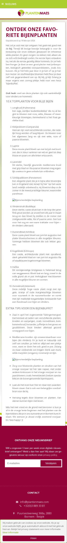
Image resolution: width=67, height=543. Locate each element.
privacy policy (50, 455)
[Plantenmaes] (33, 12)
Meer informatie (11, 532)
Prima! (33, 538)
